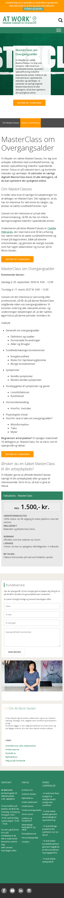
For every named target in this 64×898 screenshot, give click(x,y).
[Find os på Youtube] (12, 890)
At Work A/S (27, 790)
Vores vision (27, 814)
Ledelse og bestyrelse (27, 819)
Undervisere (27, 806)
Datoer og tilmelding (29, 102)
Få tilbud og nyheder (33, 8)
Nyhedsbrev (11, 756)
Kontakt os (10, 753)
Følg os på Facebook (15, 760)
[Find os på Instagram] (29, 890)
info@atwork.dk (8, 835)
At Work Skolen (29, 794)
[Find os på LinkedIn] (20, 890)
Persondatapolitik (30, 837)
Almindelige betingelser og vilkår (28, 827)
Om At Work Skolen (22, 708)
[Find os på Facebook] (4, 890)
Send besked (14, 652)
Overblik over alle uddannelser (20, 745)
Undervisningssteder (31, 810)
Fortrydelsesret (29, 833)
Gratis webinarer (29, 802)
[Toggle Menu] (58, 30)
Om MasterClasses (10, 122)
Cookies (25, 841)
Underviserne (12, 749)
